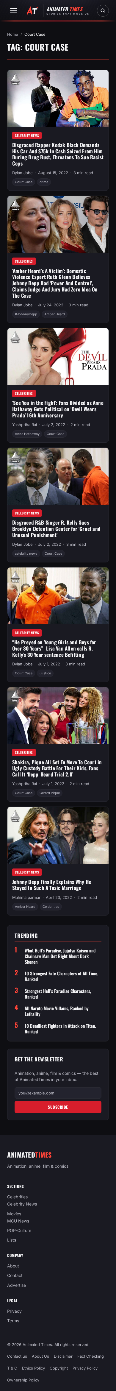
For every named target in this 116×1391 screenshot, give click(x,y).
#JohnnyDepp (26, 314)
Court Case (23, 182)
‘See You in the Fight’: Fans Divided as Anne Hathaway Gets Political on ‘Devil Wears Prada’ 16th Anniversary (58, 409)
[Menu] (13, 10)
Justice (45, 673)
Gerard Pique (50, 793)
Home (12, 34)
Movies (14, 1213)
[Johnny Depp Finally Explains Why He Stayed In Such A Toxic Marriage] (58, 835)
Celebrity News (27, 135)
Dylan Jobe (22, 172)
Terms (13, 1320)
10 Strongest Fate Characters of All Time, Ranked (61, 976)
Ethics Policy (33, 1368)
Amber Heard (54, 314)
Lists (11, 1239)
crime (44, 182)
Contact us (17, 1356)
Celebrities (24, 261)
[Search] (103, 11)
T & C (12, 1368)
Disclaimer (63, 1356)
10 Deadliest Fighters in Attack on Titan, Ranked (60, 1028)
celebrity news (26, 553)
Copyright (59, 1368)
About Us (40, 1356)
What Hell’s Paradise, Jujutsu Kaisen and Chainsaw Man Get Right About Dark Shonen (60, 956)
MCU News (18, 1220)
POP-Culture (19, 1230)
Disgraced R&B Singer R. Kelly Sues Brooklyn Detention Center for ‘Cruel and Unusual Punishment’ (56, 528)
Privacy (14, 1311)
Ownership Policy (23, 1380)
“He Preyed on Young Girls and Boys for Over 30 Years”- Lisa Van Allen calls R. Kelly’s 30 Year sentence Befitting (54, 648)
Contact (15, 1275)
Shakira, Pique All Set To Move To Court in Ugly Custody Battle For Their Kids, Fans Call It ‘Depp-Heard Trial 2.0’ (57, 768)
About (13, 1265)
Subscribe (58, 1107)
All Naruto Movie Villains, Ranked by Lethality (57, 1011)
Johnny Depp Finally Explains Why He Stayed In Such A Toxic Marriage (51, 885)
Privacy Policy (85, 1368)
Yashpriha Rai (24, 424)
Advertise (16, 1285)
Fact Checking (90, 1356)
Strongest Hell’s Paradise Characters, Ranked (58, 993)
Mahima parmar (26, 897)
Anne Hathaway (27, 434)
